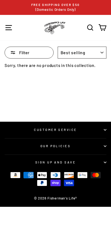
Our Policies (55, 146)
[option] (55, 7)
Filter (23, 52)
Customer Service (55, 129)
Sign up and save (55, 162)
